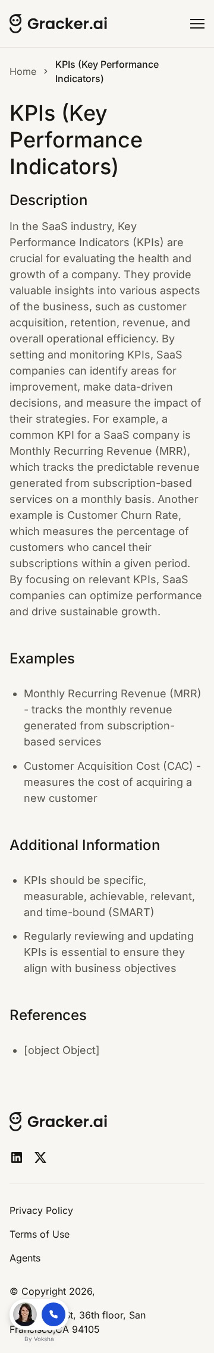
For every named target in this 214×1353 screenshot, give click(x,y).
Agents (25, 1258)
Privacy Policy (41, 1210)
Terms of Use (40, 1234)
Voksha (44, 1338)
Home (23, 71)
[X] (40, 1157)
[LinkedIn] (17, 1157)
